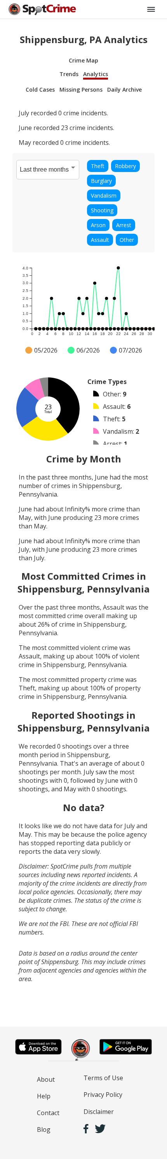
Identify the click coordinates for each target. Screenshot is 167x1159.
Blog (43, 1129)
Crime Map (83, 60)
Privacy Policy (103, 1094)
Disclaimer (99, 1111)
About (46, 1079)
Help (43, 1096)
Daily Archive (124, 89)
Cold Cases (40, 89)
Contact (48, 1113)
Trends (68, 74)
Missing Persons (81, 89)
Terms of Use (103, 1078)
